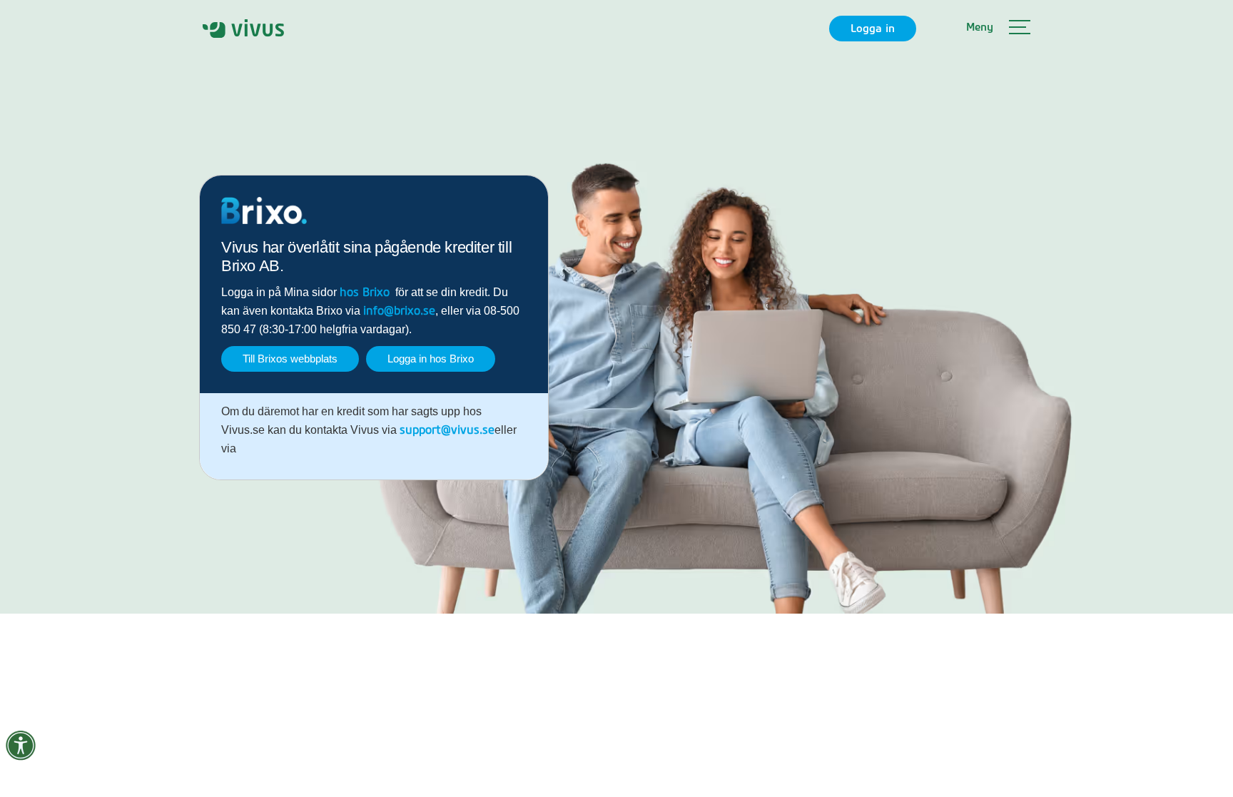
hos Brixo (365, 292)
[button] (998, 28)
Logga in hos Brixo (430, 358)
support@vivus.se (447, 430)
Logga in (873, 28)
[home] (243, 28)
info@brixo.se (399, 311)
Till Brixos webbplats (290, 358)
